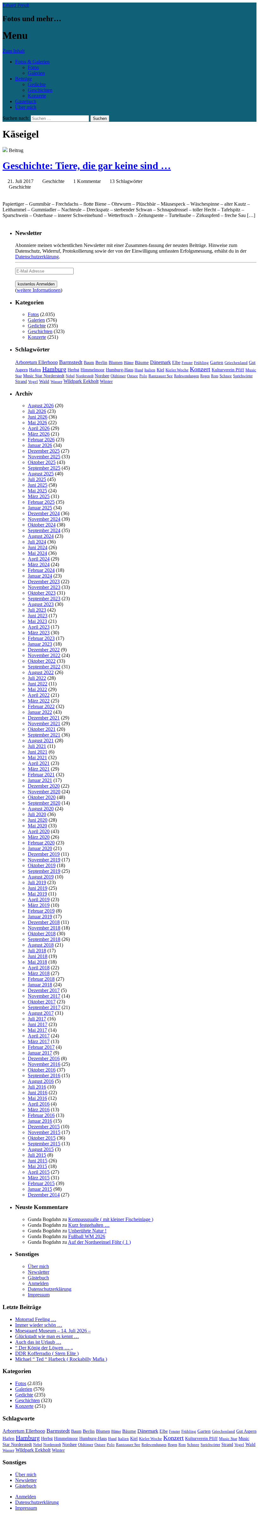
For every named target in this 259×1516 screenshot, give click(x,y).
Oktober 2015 (42, 1138)
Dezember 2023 (44, 581)
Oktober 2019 (42, 865)
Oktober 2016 (42, 1069)
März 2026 (39, 434)
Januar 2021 (40, 780)
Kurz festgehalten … (89, 1225)
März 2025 (39, 496)
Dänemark (160, 362)
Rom (214, 376)
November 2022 (44, 655)
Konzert (200, 369)
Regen (205, 376)
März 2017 (39, 1041)
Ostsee (132, 375)
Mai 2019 (37, 893)
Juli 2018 (37, 950)
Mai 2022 (37, 689)
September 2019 (44, 871)
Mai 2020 (37, 825)
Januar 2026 (40, 445)
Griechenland (236, 362)
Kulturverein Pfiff (228, 369)
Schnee (226, 375)
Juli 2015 (37, 1155)
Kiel (160, 369)
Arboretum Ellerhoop (36, 362)
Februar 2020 (41, 842)
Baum (89, 362)
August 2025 (41, 473)
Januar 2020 (40, 848)
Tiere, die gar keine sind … (87, 165)
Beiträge (23, 78)
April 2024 (39, 558)
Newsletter (38, 1272)
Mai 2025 (37, 490)
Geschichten (40, 90)
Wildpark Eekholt (81, 381)
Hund (139, 370)
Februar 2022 (41, 706)
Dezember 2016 (44, 1058)
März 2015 (39, 1177)
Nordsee (102, 375)
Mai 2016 (37, 1098)
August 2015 (41, 1149)
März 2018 (39, 973)
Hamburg (54, 369)
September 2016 (44, 1075)
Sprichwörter (243, 376)
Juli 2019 (37, 882)
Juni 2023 (37, 615)
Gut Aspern (246, 1431)
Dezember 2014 (44, 1194)
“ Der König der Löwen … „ (44, 1347)
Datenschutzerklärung (37, 256)
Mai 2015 (37, 1166)
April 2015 (39, 1172)
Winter (106, 381)
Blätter (129, 363)
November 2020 (44, 791)
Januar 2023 (40, 644)
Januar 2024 (40, 576)
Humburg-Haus (119, 369)
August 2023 (41, 604)
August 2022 (41, 672)
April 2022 (39, 695)
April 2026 (39, 428)
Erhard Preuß (16, 5)
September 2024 (44, 530)
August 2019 (41, 876)
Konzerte (37, 95)
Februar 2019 (41, 911)
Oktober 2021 (42, 729)
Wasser (56, 381)
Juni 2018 (37, 956)
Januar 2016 (40, 1121)
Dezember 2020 (44, 786)
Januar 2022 (40, 712)
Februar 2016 (41, 1115)
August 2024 (41, 536)
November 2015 (44, 1132)
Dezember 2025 (44, 451)
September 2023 (44, 598)
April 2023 (39, 627)
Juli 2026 (37, 411)
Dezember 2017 (44, 990)
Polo (143, 376)
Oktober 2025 (42, 462)
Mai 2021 (37, 757)
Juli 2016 (37, 1087)
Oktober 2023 (42, 593)
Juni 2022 (37, 683)
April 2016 (39, 1104)
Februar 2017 (41, 1047)
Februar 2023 (41, 638)
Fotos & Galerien (32, 61)
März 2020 (39, 837)
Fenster (187, 363)
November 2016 (44, 1064)
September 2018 (44, 939)
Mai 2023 (37, 621)
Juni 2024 (37, 547)
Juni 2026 (37, 417)
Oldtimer (118, 375)
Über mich (25, 107)
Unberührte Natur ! (87, 1230)
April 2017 (39, 1035)
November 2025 (44, 456)
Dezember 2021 (44, 717)
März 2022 (39, 700)
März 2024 (39, 564)
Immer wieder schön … (38, 1325)
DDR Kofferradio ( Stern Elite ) (47, 1353)
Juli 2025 (37, 479)
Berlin (101, 362)
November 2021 (44, 723)
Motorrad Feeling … (35, 1319)
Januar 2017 (40, 1052)
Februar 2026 (41, 439)
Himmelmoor (93, 369)
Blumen (116, 362)
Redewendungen (186, 376)
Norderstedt (84, 376)
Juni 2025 (37, 485)
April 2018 (39, 967)
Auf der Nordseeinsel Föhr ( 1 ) (99, 1242)
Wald (44, 381)
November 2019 (44, 859)
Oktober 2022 (42, 661)
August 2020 (41, 808)
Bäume (142, 362)
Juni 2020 (37, 820)
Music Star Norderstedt (43, 375)
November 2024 (44, 519)
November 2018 (44, 928)
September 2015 (44, 1143)
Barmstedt (70, 362)
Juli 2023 (37, 610)
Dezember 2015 (44, 1126)
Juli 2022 (37, 678)
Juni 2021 (37, 752)
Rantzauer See (160, 376)
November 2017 (44, 996)
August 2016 (41, 1081)
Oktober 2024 (42, 524)
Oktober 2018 (42, 933)
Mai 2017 (37, 1030)
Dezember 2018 (44, 922)
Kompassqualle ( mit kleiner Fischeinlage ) (110, 1219)
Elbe (176, 362)
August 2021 (41, 740)
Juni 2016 (37, 1092)
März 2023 (39, 632)
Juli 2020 (37, 814)
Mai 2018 (37, 962)
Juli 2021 (37, 746)
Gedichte (37, 84)
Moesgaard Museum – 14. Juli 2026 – (53, 1330)
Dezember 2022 (44, 649)
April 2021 (39, 763)
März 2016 (39, 1109)
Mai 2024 (37, 553)
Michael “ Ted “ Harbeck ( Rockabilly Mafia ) (61, 1359)
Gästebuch (25, 101)
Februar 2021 (41, 774)
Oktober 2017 (42, 1001)
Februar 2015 (41, 1183)
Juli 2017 (37, 1018)
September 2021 (44, 734)
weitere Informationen (39, 290)
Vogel (33, 381)
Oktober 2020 (42, 797)
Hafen (35, 369)
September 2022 (44, 666)
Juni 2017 (37, 1024)
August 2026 (41, 405)
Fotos (33, 67)
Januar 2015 (40, 1189)
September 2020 (44, 803)
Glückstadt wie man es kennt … (47, 1336)
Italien (149, 370)
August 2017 (41, 1013)
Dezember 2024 (44, 513)
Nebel (70, 376)
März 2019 (39, 905)
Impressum (39, 1294)
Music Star (228, 1438)
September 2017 (44, 1007)
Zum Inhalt (14, 51)
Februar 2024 (41, 570)
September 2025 (44, 468)
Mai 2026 (37, 422)
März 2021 (39, 769)
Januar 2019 (40, 916)
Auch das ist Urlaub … (38, 1342)
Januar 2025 (40, 507)
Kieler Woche (177, 369)
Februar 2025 (41, 502)
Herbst (73, 369)
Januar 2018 (40, 984)
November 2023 (44, 587)
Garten (216, 362)
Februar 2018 (41, 979)
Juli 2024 (37, 541)
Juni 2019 (37, 888)
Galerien (36, 73)
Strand (21, 381)
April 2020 (39, 831)
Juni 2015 (37, 1160)
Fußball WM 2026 (86, 1236)
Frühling (201, 363)
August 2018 (41, 945)
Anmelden (38, 1283)
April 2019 (39, 899)
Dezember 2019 (44, 854)
